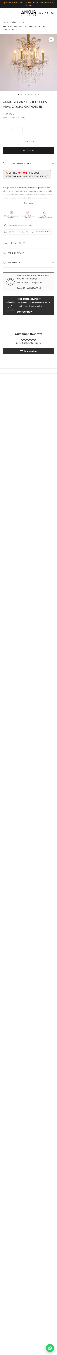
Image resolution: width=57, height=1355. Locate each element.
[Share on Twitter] (15, 243)
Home (5, 22)
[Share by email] (24, 243)
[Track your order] (41, 13)
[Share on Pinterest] (20, 243)
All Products (16, 22)
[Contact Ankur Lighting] (50, 1348)
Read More (28, 203)
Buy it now (28, 150)
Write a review (28, 351)
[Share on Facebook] (11, 243)
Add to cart (28, 141)
